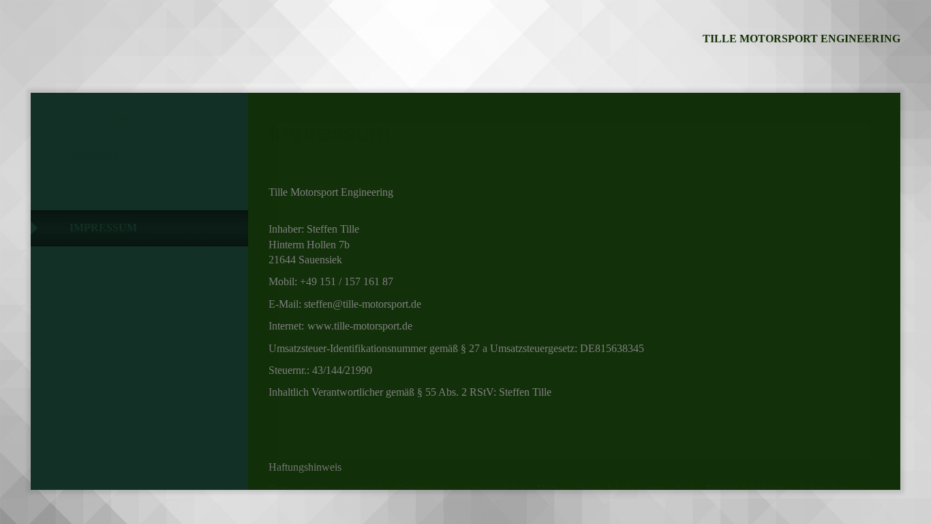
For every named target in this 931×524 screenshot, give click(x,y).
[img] (106, 44)
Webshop (97, 156)
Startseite (104, 120)
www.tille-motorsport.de (359, 326)
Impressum (103, 227)
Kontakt (97, 192)
